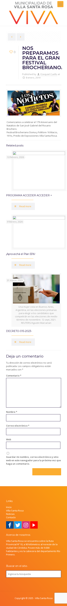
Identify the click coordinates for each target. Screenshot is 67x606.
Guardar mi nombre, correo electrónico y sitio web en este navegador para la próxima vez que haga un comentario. (33, 460)
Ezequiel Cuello (49, 74)
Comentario (13, 375)
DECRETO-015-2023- (19, 331)
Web (8, 439)
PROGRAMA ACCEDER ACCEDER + (29, 195)
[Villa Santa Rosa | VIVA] (33, 13)
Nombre (11, 411)
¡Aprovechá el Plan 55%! (20, 254)
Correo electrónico (17, 425)
